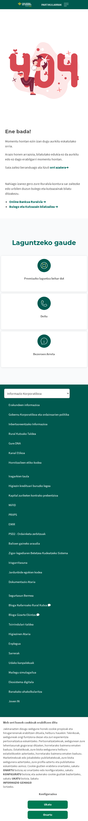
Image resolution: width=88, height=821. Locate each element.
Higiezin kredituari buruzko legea (30, 486)
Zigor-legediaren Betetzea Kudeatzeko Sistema (38, 553)
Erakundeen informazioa (24, 405)
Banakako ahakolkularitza (25, 691)
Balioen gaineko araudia (24, 543)
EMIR (12, 524)
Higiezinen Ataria (19, 634)
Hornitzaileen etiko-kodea (25, 462)
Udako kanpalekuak (21, 663)
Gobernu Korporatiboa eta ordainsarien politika (39, 414)
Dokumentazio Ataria (22, 582)
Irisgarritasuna (18, 563)
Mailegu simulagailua (22, 672)
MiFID (12, 505)
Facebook (8, 715)
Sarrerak (14, 653)
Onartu (47, 815)
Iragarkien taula (19, 476)
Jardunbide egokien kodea (25, 572)
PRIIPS (13, 515)
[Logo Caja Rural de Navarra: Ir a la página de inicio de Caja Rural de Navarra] (24, 4)
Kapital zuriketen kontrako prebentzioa (33, 495)
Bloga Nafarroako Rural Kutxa (28, 605)
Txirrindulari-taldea (21, 624)
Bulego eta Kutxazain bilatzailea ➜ (33, 207)
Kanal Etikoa (17, 453)
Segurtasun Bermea (21, 595)
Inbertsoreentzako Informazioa (28, 424)
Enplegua (15, 643)
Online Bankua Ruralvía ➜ (27, 202)
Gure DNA (15, 443)
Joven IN (14, 701)
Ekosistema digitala (21, 682)
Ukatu (48, 804)
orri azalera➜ (59, 167)
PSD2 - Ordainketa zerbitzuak (27, 534)
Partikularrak (51, 5)
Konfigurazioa (48, 794)
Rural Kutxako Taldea (22, 434)
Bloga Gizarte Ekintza (22, 615)
